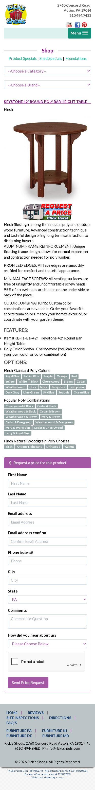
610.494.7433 (80, 15)
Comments (17, 610)
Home (11, 712)
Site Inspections (22, 717)
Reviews (36, 712)
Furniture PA (19, 730)
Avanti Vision (60, 778)
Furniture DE (19, 735)
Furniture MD (55, 735)
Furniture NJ (54, 730)
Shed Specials (51, 58)
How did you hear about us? (32, 635)
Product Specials (23, 58)
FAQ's (11, 723)
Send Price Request (28, 682)
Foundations (76, 58)
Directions (60, 717)
